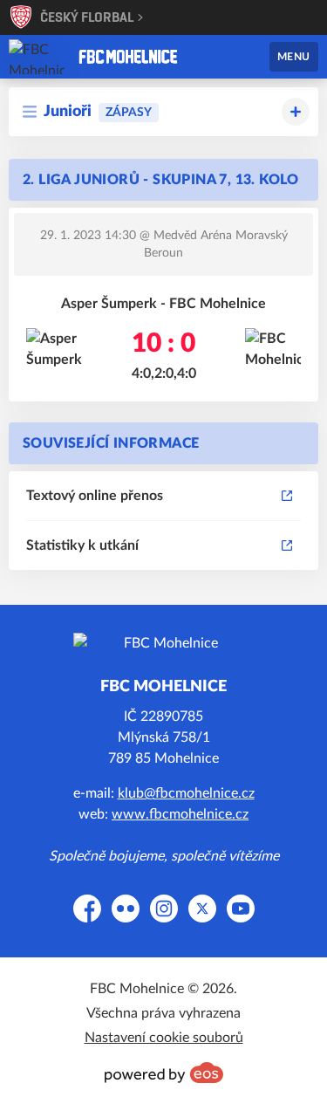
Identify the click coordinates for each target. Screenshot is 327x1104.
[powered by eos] (164, 1072)
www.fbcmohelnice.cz (180, 814)
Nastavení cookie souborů (164, 1038)
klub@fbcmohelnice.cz (186, 793)
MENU (293, 56)
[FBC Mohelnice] (128, 57)
